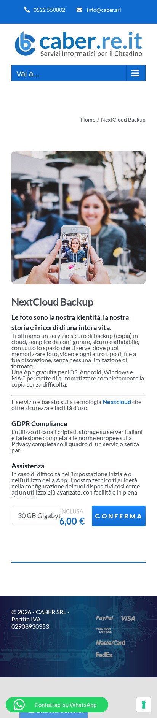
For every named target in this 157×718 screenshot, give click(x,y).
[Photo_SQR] (78, 217)
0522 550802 (49, 9)
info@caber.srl (104, 9)
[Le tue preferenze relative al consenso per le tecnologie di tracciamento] (143, 704)
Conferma (119, 516)
